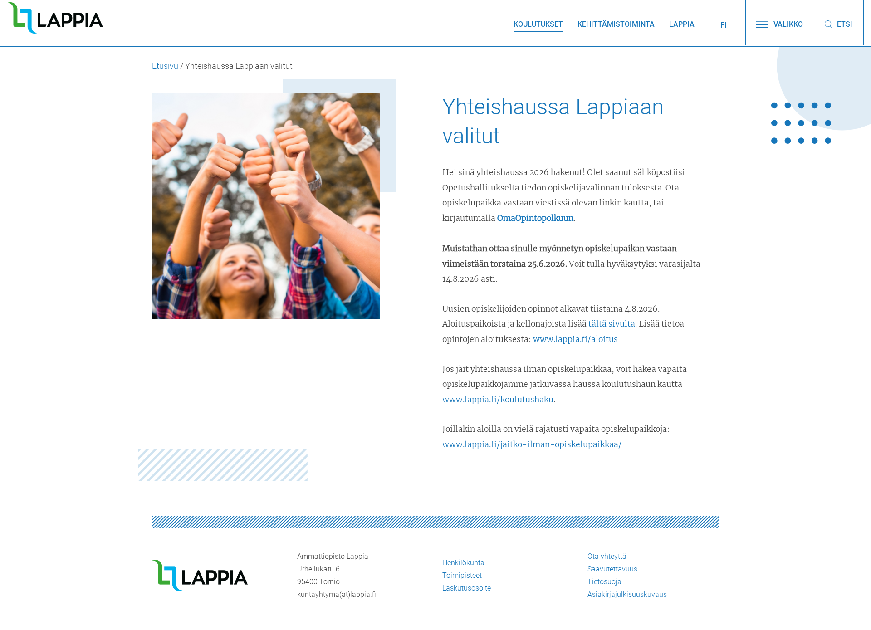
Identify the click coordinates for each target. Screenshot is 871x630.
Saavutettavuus (612, 569)
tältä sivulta (611, 324)
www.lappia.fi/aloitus (575, 339)
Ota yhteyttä (606, 556)
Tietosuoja (604, 581)
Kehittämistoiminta (616, 24)
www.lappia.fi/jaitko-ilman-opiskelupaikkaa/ (532, 444)
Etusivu (165, 66)
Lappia (682, 24)
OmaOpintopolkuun (535, 218)
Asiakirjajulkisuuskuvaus (627, 594)
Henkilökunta (463, 562)
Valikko (787, 24)
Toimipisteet (462, 575)
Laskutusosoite (466, 588)
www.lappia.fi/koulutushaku (497, 400)
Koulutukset (538, 24)
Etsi (843, 24)
